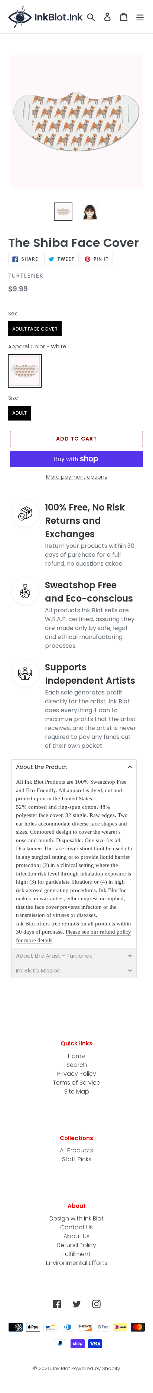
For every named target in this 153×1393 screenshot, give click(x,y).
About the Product (42, 767)
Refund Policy (76, 1245)
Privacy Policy (76, 1073)
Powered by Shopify (95, 1368)
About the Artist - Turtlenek (54, 955)
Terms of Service (76, 1082)
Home (76, 1056)
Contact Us (76, 1227)
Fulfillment (76, 1254)
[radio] (35, 328)
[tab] (74, 766)
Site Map (76, 1091)
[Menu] (140, 17)
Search (76, 1065)
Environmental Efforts (76, 1263)
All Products (76, 1150)
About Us (76, 1236)
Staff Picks (76, 1159)
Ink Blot (61, 1368)
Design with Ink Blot (76, 1218)
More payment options (76, 476)
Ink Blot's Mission (38, 970)
